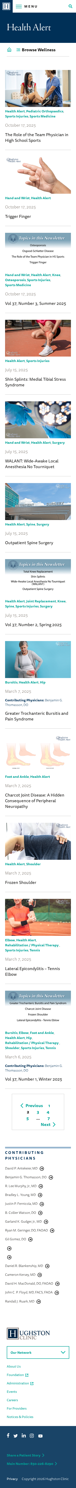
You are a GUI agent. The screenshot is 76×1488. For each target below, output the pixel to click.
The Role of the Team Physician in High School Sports (36, 137)
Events (12, 1391)
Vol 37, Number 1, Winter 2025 (33, 1079)
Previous (34, 1105)
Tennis (35, 950)
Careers (12, 1400)
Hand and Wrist (17, 198)
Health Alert (15, 111)
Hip (43, 682)
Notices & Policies (20, 1417)
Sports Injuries (16, 116)
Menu (31, 6)
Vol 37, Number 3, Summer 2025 (35, 303)
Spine (30, 524)
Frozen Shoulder (20, 882)
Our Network (21, 1352)
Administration (18, 1383)
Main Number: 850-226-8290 (30, 1463)
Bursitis (11, 682)
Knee (56, 275)
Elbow (10, 940)
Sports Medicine (43, 116)
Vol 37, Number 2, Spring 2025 (33, 624)
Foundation (15, 1374)
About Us (14, 1366)
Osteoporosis (15, 280)
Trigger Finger (18, 216)
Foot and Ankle (17, 776)
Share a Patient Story (24, 1455)
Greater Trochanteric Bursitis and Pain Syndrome (36, 716)
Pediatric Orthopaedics (44, 111)
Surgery (58, 442)
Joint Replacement (41, 601)
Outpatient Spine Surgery (29, 542)
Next (45, 1124)
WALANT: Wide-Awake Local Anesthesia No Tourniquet (31, 464)
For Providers (17, 1408)
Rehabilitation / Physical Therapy (32, 945)
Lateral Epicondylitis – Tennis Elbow (32, 971)
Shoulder (33, 864)
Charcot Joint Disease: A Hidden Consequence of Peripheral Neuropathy (34, 801)
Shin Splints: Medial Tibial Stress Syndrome (35, 382)
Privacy (12, 1478)
